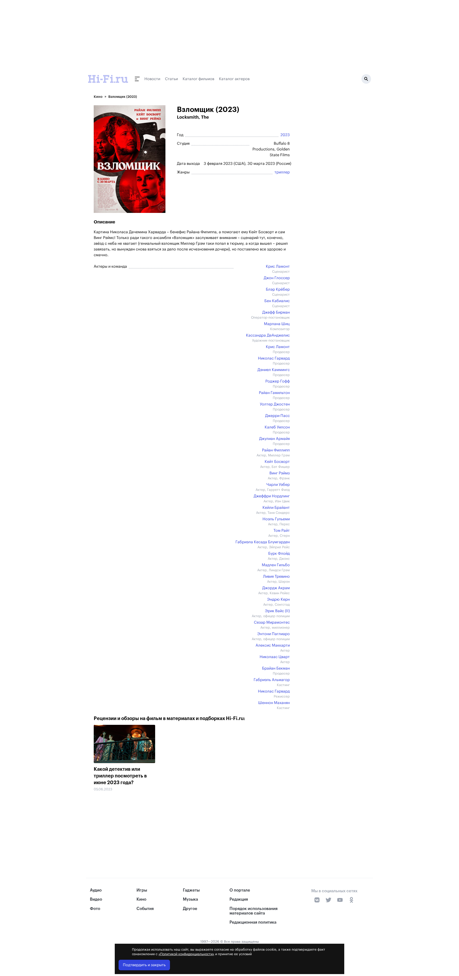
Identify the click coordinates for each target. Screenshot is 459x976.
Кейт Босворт (277, 462)
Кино (98, 96)
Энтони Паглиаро (273, 634)
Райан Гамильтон (274, 393)
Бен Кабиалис (277, 301)
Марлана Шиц (277, 324)
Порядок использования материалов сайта (254, 911)
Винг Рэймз (279, 473)
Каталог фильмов (198, 79)
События (145, 909)
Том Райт (281, 530)
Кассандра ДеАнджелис (268, 335)
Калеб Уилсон (277, 427)
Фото (95, 909)
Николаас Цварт (275, 657)
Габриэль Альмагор (272, 680)
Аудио (96, 890)
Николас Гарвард (274, 358)
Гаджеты (191, 890)
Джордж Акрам (276, 588)
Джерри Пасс (277, 416)
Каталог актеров (234, 79)
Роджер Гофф (277, 381)
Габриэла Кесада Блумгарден (262, 542)
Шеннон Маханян (274, 703)
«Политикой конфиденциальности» (186, 954)
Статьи (171, 79)
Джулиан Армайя (274, 439)
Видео (96, 899)
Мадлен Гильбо (276, 565)
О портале (240, 890)
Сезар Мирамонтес (272, 622)
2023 (285, 135)
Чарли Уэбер (278, 485)
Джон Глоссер (277, 278)
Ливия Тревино (276, 576)
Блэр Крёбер (278, 289)
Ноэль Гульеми (276, 519)
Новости (152, 79)
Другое (190, 909)
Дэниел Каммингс (273, 370)
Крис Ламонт (278, 266)
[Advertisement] (189, 824)
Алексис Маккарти (273, 645)
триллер (282, 172)
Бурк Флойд (279, 553)
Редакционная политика (253, 922)
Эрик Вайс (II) (277, 611)
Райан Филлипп (276, 450)
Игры (142, 890)
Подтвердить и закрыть (144, 965)
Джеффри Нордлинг (272, 496)
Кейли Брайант (276, 508)
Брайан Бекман (276, 668)
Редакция (239, 899)
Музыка (190, 899)
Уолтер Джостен (275, 404)
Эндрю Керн (278, 599)
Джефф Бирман (276, 312)
